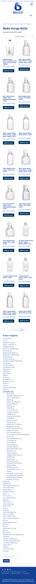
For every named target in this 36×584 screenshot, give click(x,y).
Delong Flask (11, 420)
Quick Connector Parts (10, 518)
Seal (4, 526)
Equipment (6, 379)
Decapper (5, 373)
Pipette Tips (6, 502)
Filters (5, 383)
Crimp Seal (6, 369)
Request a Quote (29, 1)
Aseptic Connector (9, 345)
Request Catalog (15, 573)
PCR (4, 494)
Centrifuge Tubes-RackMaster (12, 361)
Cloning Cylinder (12, 412)
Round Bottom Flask (13, 463)
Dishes (5, 375)
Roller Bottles (11, 461)
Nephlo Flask (11, 453)
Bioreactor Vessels (12, 402)
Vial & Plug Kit (7, 549)
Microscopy (10, 451)
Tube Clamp (6, 545)
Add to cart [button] (8, 71)
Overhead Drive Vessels (13, 455)
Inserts (5, 481)
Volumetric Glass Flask (14, 473)
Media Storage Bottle (20, 24)
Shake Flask (10, 465)
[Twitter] (8, 569)
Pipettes (9, 457)
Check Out (11, 1)
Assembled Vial (7, 347)
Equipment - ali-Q (8, 381)
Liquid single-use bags (9, 485)
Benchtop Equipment (9, 349)
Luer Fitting (6, 490)
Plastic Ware (7, 504)
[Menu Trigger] (31, 4)
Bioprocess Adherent (9, 353)
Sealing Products (8, 528)
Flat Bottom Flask (12, 432)
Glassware (10, 24)
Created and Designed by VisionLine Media (22, 581)
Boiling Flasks (11, 404)
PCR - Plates (6, 496)
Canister (9, 408)
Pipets (4, 500)
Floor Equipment (8, 387)
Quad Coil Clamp (8, 514)
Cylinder (9, 418)
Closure (5, 363)
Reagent (9, 459)
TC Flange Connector (9, 543)
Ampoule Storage (8, 343)
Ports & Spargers (8, 512)
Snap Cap (5, 532)
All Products (5, 571)
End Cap (5, 377)
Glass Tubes (10, 443)
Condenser (10, 414)
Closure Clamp (7, 365)
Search (6, 561)
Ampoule (9, 394)
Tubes (4, 547)
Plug (4, 508)
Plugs (4, 510)
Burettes (9, 406)
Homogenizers (11, 445)
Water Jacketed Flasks (13, 477)
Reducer (5, 524)
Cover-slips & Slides (12, 416)
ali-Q (4, 340)
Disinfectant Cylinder (13, 424)
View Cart (4, 1)
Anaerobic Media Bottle (14, 396)
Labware (5, 483)
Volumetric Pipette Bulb (14, 475)
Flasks (5, 385)
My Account (19, 1)
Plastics (5, 506)
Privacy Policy (26, 573)
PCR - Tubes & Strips (8, 498)
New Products (7, 492)
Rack (4, 520)
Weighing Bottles (12, 479)
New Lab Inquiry (15, 571)
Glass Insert (10, 441)
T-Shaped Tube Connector (11, 541)
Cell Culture (10, 410)
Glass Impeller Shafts (13, 438)
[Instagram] (5, 569)
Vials (8, 471)
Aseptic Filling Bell (12, 398)
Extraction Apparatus (13, 428)
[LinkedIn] (10, 569)
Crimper (5, 371)
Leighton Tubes (11, 447)
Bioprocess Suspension (10, 355)
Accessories (6, 338)
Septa (4, 530)
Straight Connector (9, 539)
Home (4, 24)
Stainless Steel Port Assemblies (12, 534)
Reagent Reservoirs (8, 522)
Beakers (9, 400)
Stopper (5, 537)
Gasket (5, 389)
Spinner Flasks (11, 467)
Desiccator (10, 422)
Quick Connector (8, 516)
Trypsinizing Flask (12, 469)
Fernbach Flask (11, 430)
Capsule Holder (7, 359)
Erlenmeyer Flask (12, 426)
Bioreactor (6, 357)
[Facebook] (2, 569)
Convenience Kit (8, 367)
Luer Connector (8, 487)
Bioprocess (6, 351)
